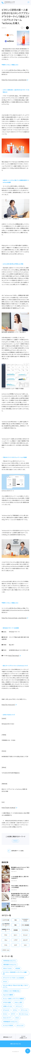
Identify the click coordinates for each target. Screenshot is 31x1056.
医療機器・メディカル (6, 930)
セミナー (15, 935)
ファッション (25, 1010)
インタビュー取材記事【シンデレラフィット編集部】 (15, 973)
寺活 (16, 920)
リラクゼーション (5, 950)
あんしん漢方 (19, 1002)
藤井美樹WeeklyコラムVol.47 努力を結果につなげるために (20, 868)
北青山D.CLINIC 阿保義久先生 (12, 991)
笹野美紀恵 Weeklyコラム (11, 1022)
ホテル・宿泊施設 (25, 925)
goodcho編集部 (8, 995)
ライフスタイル (25, 930)
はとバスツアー (8, 1018)
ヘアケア (15, 940)
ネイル (5, 945)
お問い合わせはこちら (15, 1044)
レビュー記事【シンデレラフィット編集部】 (14, 998)
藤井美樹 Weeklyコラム (10, 964)
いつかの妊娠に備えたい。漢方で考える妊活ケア (19, 877)
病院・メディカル (8, 1006)
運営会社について (7, 1037)
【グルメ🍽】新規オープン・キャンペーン (6, 925)
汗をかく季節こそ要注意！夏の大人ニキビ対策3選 (19, 886)
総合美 (18, 968)
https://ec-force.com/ (8, 705)
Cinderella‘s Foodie (25, 920)
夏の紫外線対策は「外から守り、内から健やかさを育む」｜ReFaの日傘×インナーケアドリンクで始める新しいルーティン (20, 896)
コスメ (16, 841)
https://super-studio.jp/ (8, 807)
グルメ (5, 940)
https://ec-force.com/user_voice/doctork (14, 80)
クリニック (25, 935)
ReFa (17, 1018)
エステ (15, 945)
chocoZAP (20, 1025)
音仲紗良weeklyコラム (10, 961)
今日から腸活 (7, 1002)
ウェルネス (6, 1010)
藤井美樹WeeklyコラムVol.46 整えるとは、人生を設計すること (20, 905)
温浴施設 (16, 930)
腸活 (16, 925)
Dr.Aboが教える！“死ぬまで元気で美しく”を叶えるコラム (15, 986)
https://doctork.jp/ (13, 655)
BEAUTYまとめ (8, 968)
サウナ (5, 935)
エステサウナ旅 (5, 920)
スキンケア (25, 940)
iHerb (5, 981)
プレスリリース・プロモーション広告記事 (14, 978)
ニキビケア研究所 (8, 1025)
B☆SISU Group (24, 1014)
